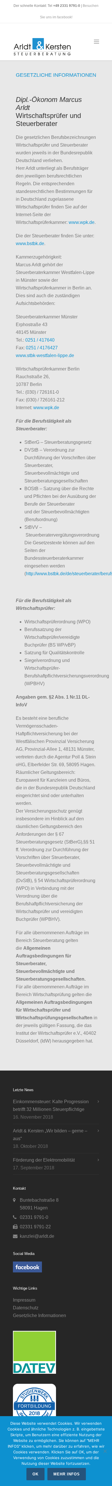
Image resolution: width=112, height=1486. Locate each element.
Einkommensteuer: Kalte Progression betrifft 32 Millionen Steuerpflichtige (51, 1105)
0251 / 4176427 (42, 347)
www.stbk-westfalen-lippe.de (45, 355)
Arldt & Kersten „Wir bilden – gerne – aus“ (50, 1134)
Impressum (24, 1300)
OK (35, 1474)
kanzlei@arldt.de (37, 1236)
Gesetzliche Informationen (39, 1315)
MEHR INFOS (66, 1474)
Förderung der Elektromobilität (44, 1160)
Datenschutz (25, 1307)
